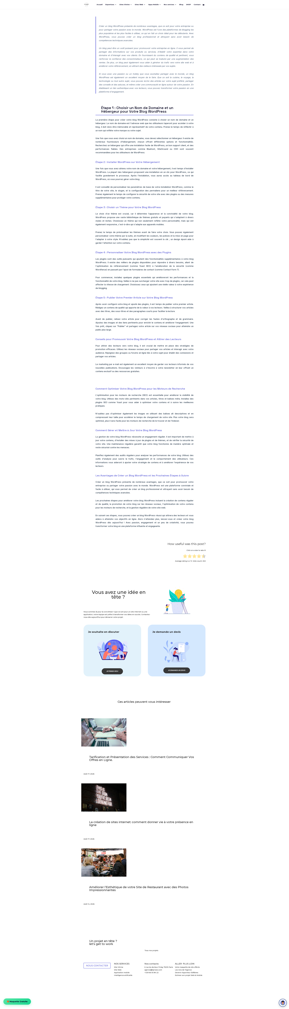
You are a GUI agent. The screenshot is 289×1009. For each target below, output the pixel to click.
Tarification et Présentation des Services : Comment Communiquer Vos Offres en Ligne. (141, 758)
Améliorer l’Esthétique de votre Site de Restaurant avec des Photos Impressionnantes (138, 888)
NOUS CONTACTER (97, 965)
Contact (197, 4)
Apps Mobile (153, 4)
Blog (181, 4)
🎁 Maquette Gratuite (17, 1002)
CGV (184, 981)
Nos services (169, 4)
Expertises (109, 4)
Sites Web (139, 4)
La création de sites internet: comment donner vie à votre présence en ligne (141, 823)
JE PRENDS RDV (112, 671)
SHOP (188, 4)
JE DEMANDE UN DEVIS (176, 670)
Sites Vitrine (124, 4)
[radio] (185, 556)
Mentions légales (111, 989)
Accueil (100, 4)
